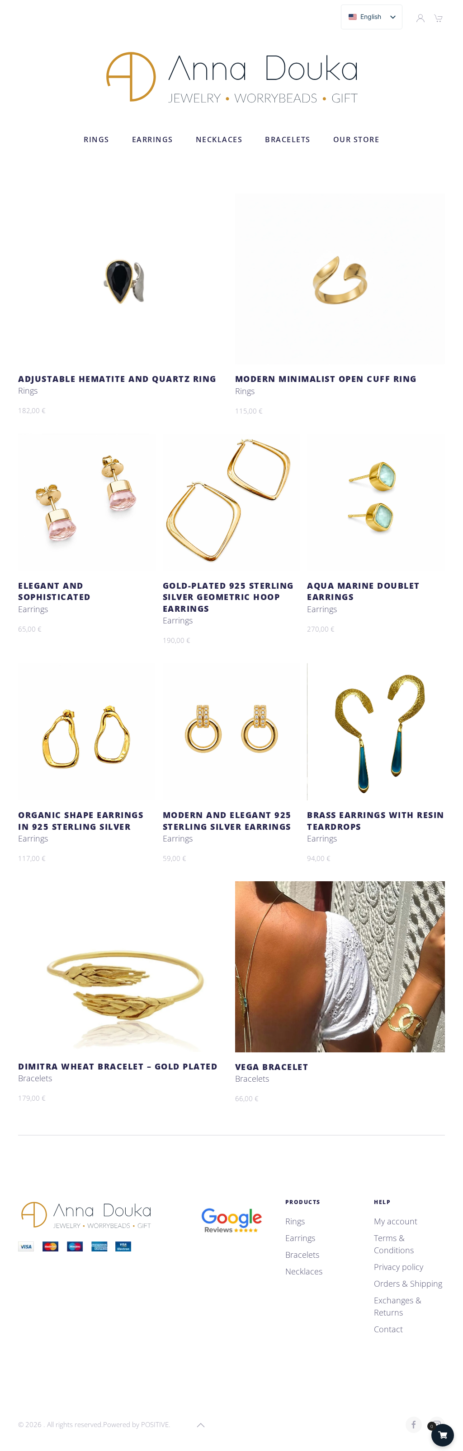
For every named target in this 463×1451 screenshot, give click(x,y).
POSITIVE (155, 1424)
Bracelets (288, 139)
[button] (200, 1425)
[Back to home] (232, 77)
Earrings (152, 139)
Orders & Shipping (408, 1283)
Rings (96, 139)
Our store (356, 139)
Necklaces (219, 139)
